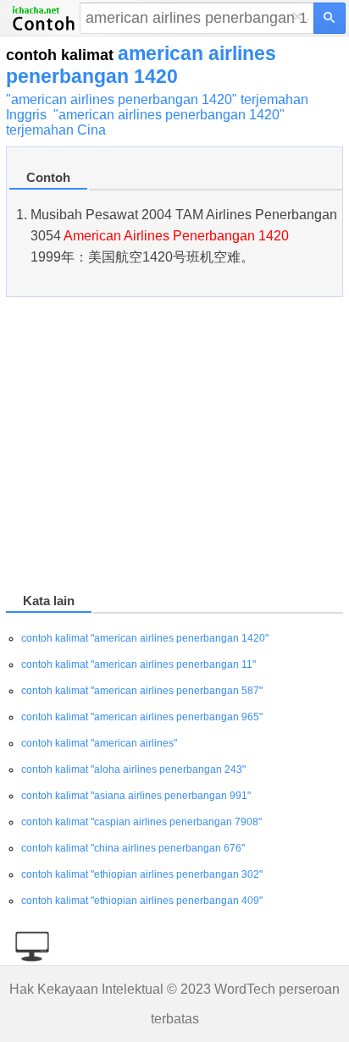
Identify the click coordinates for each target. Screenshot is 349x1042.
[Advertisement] (174, 447)
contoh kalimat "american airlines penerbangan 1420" (145, 638)
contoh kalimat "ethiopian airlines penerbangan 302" (142, 874)
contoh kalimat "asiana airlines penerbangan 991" (136, 796)
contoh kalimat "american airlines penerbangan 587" (142, 691)
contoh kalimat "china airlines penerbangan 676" (133, 848)
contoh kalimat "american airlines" (99, 743)
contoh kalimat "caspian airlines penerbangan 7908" (141, 822)
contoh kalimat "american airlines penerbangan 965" (142, 717)
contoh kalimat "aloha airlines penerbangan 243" (133, 769)
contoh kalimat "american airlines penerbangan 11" (138, 664)
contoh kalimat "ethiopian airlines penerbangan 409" (142, 901)
